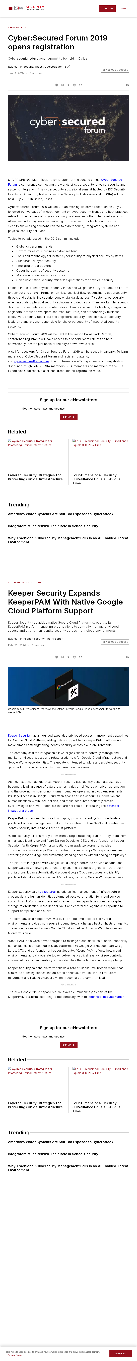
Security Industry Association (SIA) (47, 66)
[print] (127, 85)
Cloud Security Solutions (24, 582)
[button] (10, 8)
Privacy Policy (15, 1355)
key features (47, 891)
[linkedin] (62, 85)
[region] (68, 1353)
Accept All (120, 1353)
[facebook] (56, 85)
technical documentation (106, 996)
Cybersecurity (17, 27)
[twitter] (68, 85)
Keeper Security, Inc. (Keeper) (43, 638)
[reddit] (74, 85)
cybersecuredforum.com (31, 361)
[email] (80, 85)
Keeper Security (19, 735)
